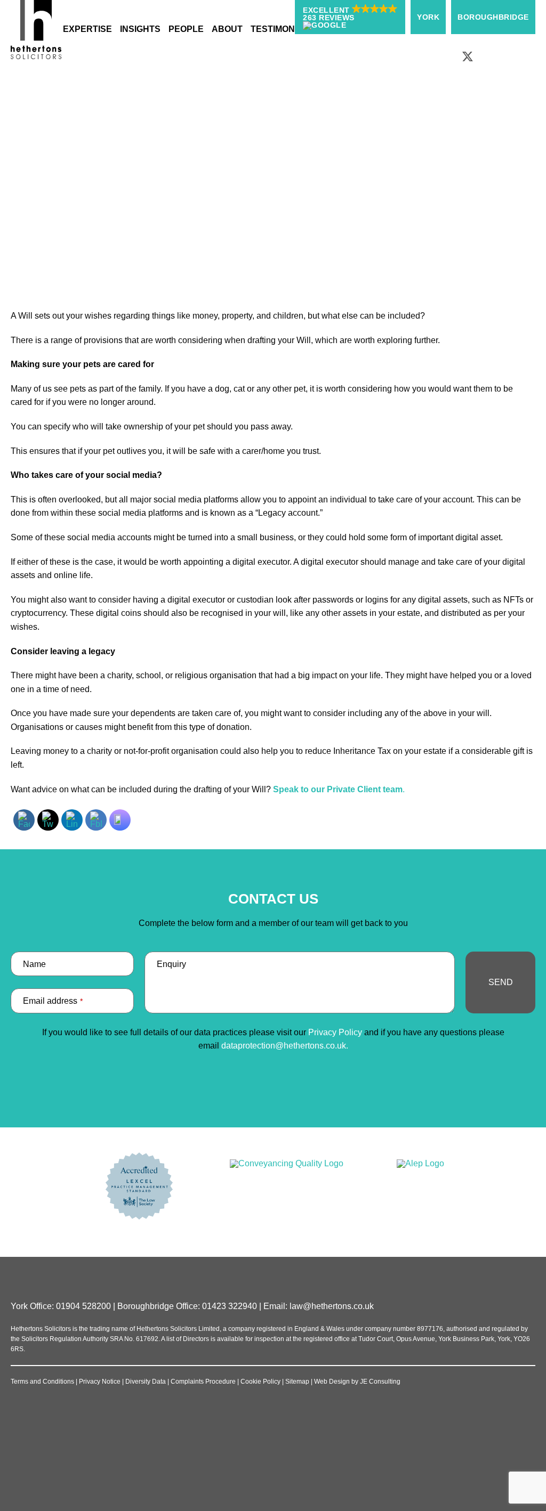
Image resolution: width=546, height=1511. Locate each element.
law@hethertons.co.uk (332, 1306)
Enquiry (171, 964)
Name (34, 964)
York (428, 17)
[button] (350, 17)
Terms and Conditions (42, 1381)
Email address (53, 1000)
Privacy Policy (335, 1032)
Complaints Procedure (203, 1381)
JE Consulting (380, 1381)
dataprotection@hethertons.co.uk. (284, 1045)
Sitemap (297, 1381)
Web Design (332, 1381)
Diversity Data (145, 1381)
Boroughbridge (493, 17)
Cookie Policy (260, 1381)
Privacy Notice (100, 1381)
